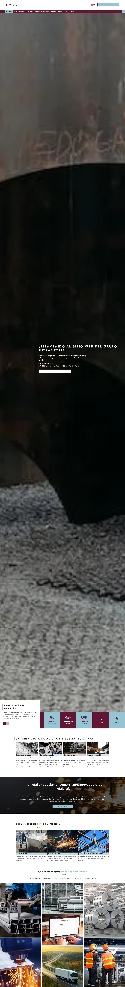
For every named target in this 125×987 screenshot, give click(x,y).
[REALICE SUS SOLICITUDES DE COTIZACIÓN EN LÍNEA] (62, 929)
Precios (60, 11)
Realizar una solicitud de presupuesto (55, 371)
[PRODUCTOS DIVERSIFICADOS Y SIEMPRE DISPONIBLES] (62, 898)
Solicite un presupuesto (108, 5)
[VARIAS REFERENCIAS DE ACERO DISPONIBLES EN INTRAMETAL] (20, 910)
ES (94, 5)
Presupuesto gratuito (62, 806)
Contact (72, 11)
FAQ (66, 11)
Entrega (53, 11)
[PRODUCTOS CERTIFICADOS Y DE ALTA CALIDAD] (104, 910)
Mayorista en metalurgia (42, 11)
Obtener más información (23, 767)
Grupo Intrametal (19, 11)
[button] (4, 723)
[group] (48, 720)
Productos (30, 11)
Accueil (9, 11)
